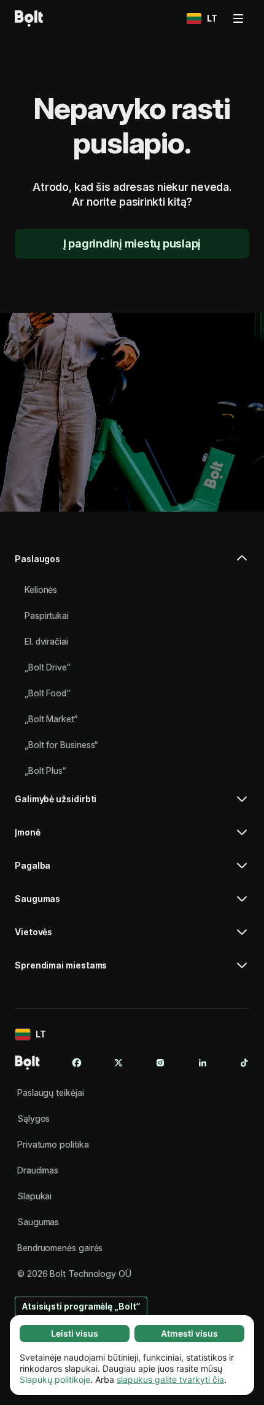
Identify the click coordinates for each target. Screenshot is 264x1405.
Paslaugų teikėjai (50, 1092)
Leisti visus (74, 1333)
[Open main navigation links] (238, 18)
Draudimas (37, 1170)
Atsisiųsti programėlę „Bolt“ (81, 1306)
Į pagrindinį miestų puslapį (132, 243)
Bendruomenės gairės (60, 1247)
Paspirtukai (47, 615)
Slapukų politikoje (55, 1379)
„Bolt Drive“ (47, 667)
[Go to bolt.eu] (29, 18)
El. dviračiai (46, 641)
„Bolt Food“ (47, 693)
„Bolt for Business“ (61, 744)
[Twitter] (118, 1063)
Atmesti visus (189, 1333)
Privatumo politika (53, 1144)
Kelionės (41, 589)
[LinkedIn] (202, 1063)
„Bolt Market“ (51, 719)
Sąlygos (33, 1118)
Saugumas (38, 1222)
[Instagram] (160, 1063)
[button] (132, 564)
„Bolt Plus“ (45, 770)
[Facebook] (77, 1063)
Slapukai (34, 1196)
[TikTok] (244, 1063)
